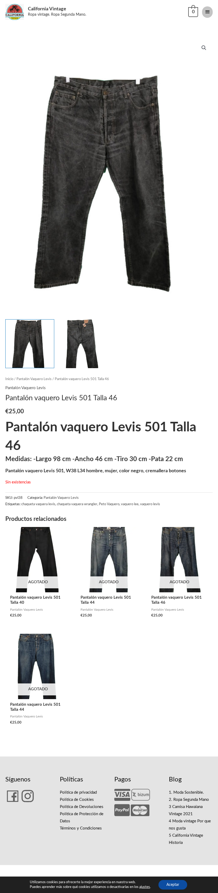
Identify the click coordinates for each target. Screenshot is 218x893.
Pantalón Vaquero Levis (34, 379)
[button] (204, 48)
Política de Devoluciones (81, 807)
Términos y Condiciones (81, 828)
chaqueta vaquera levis (38, 504)
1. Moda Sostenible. (186, 792)
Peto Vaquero (109, 504)
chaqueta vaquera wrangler (77, 504)
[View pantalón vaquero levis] (29, 343)
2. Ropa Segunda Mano (189, 800)
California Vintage (47, 8)
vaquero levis (150, 504)
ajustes (144, 887)
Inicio (9, 379)
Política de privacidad (78, 792)
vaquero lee (130, 504)
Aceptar (172, 885)
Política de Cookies (77, 800)
